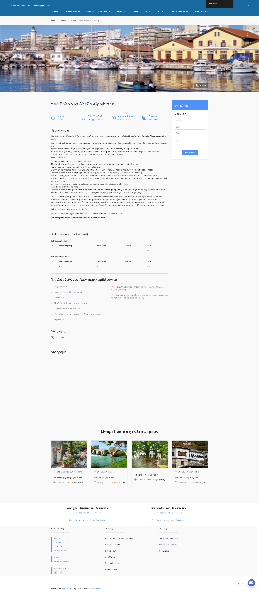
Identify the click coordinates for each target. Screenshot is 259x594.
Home (53, 20)
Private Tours (111, 550)
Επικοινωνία (201, 11)
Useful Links (164, 550)
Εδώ (52, 213)
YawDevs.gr (66, 588)
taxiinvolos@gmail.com (62, 561)
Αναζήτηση (104, 11)
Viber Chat (58, 546)
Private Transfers (112, 544)
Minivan (121, 11)
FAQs (160, 11)
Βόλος (63, 20)
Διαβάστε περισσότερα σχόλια (87, 512)
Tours (87, 11)
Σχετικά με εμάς (179, 11)
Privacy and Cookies (168, 544)
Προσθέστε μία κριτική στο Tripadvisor (168, 520)
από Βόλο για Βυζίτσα (187, 477)
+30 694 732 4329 (61, 542)
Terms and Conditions (168, 538)
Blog (148, 11)
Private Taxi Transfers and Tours (119, 538)
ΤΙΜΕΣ (135, 11)
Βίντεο (203, 85)
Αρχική (54, 11)
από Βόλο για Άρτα (104, 477)
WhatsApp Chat (60, 550)
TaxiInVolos (96, 588)
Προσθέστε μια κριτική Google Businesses (87, 520)
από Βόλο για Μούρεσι (146, 474)
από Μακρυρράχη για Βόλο (67, 477)
